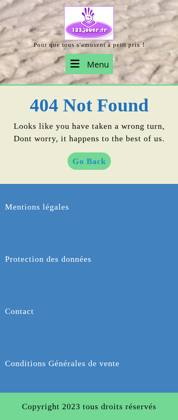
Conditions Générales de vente (62, 363)
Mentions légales (37, 206)
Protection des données (48, 258)
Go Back (91, 163)
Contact (19, 311)
